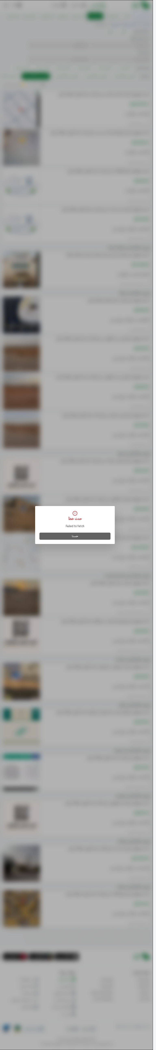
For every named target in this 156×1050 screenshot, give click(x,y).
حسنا (75, 536)
